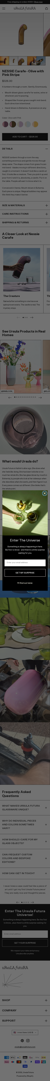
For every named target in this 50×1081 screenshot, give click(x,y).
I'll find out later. (25, 583)
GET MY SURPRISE (25, 573)
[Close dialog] (45, 493)
